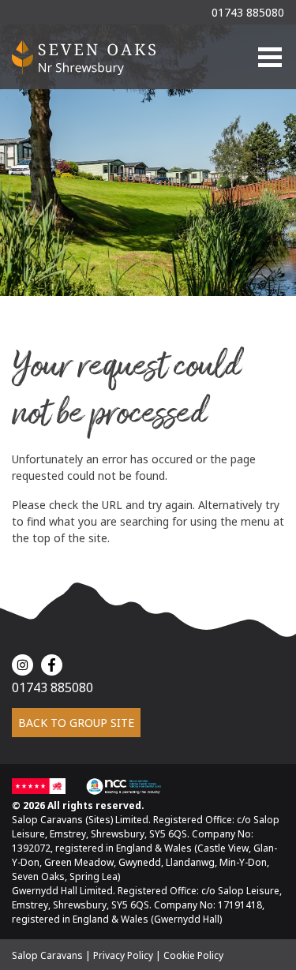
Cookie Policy (193, 955)
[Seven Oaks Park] (84, 57)
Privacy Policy (123, 955)
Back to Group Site (76, 722)
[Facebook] (51, 665)
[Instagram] (22, 665)
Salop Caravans (47, 955)
